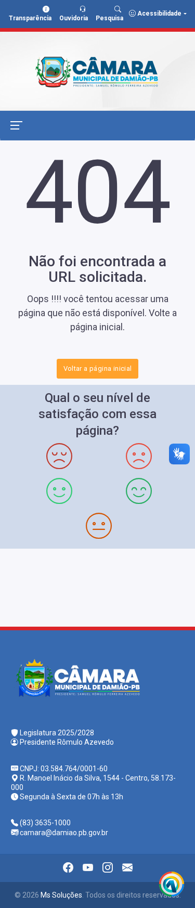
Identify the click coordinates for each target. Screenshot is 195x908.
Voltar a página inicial (97, 368)
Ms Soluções (61, 895)
